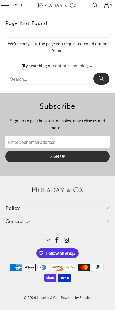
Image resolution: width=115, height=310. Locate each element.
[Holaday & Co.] (57, 5)
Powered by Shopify (76, 298)
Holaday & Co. (48, 298)
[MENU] (3, 5)
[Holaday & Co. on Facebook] (57, 240)
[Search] (95, 5)
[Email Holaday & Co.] (48, 240)
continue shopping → (73, 65)
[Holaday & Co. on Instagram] (67, 240)
